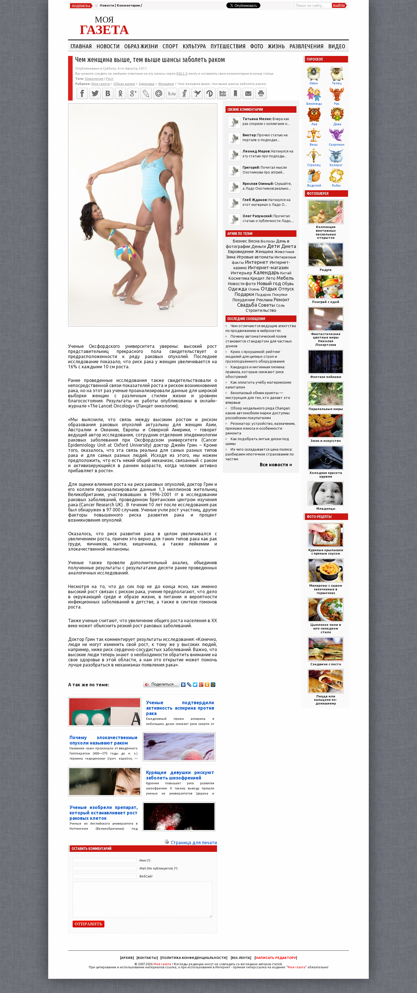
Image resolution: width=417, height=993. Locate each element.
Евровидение (241, 251)
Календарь (266, 272)
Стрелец (313, 165)
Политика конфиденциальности (193, 957)
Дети (273, 246)
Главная (81, 46)
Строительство (261, 310)
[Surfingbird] (197, 93)
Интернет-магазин (268, 267)
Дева (337, 124)
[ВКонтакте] (107, 93)
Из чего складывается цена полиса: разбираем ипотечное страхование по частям (260, 454)
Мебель (285, 278)
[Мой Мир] (213, 684)
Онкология (94, 78)
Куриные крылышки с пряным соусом (325, 551)
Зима (230, 257)
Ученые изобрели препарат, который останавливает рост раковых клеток (104, 813)
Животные (284, 251)
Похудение (243, 299)
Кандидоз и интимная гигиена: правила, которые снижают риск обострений (255, 372)
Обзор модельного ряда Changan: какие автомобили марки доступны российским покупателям (258, 413)
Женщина (264, 251)
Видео (336, 46)
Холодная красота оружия (325, 474)
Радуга (326, 269)
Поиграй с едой (325, 302)
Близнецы (314, 103)
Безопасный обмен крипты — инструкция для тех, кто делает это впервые (258, 398)
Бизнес (240, 241)
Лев (314, 124)
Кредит (257, 278)
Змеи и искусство (326, 440)
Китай (285, 273)
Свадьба (247, 305)
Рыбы (336, 185)
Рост (109, 78)
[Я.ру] (184, 93)
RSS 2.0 (182, 73)
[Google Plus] (201, 684)
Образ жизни (141, 46)
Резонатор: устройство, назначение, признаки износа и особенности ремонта (260, 428)
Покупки (279, 294)
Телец (336, 83)
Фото (256, 46)
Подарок (263, 294)
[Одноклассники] (120, 93)
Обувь (288, 283)
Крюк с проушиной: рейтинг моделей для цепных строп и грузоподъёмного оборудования (255, 356)
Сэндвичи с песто (325, 664)
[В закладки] (235, 93)
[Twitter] (95, 93)
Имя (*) (145, 860)
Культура (194, 46)
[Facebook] (82, 93)
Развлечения (306, 46)
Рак (336, 103)
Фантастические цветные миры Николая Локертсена (325, 339)
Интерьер (241, 272)
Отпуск (286, 288)
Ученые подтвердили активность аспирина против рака (180, 708)
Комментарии (128, 5)
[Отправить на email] (248, 93)
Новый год (269, 283)
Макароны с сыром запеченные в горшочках (325, 589)
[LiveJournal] (146, 93)
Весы (314, 144)
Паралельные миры (326, 409)
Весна (254, 241)
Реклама (264, 300)
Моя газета (162, 964)
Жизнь (276, 46)
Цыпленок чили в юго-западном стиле (325, 628)
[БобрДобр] (222, 93)
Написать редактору (276, 957)
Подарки (244, 294)
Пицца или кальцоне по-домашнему (325, 699)
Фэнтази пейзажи (325, 377)
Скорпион (336, 144)
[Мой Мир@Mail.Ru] (159, 93)
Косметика (238, 278)
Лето (270, 278)
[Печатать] (261, 93)
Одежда (237, 288)
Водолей (314, 185)
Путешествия (228, 46)
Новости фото (242, 283)
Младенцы (325, 508)
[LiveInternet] (171, 93)
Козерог (336, 165)
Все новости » (276, 464)
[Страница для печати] (167, 842)
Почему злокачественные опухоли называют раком (104, 740)
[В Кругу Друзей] (210, 93)
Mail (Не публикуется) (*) (159, 868)
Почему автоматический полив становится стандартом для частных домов (259, 341)
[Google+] (133, 93)
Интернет (256, 262)
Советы (266, 305)
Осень (254, 289)
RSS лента (241, 957)
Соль (280, 305)
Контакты (147, 957)
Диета (288, 246)
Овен (313, 83)
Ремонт (282, 299)
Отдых (269, 289)
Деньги (258, 246)
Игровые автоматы (255, 257)
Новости (107, 5)
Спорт (170, 46)
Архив (127, 957)
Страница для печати (194, 842)
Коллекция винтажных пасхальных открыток (326, 232)
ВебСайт (146, 876)
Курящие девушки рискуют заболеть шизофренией (180, 775)
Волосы (268, 241)
